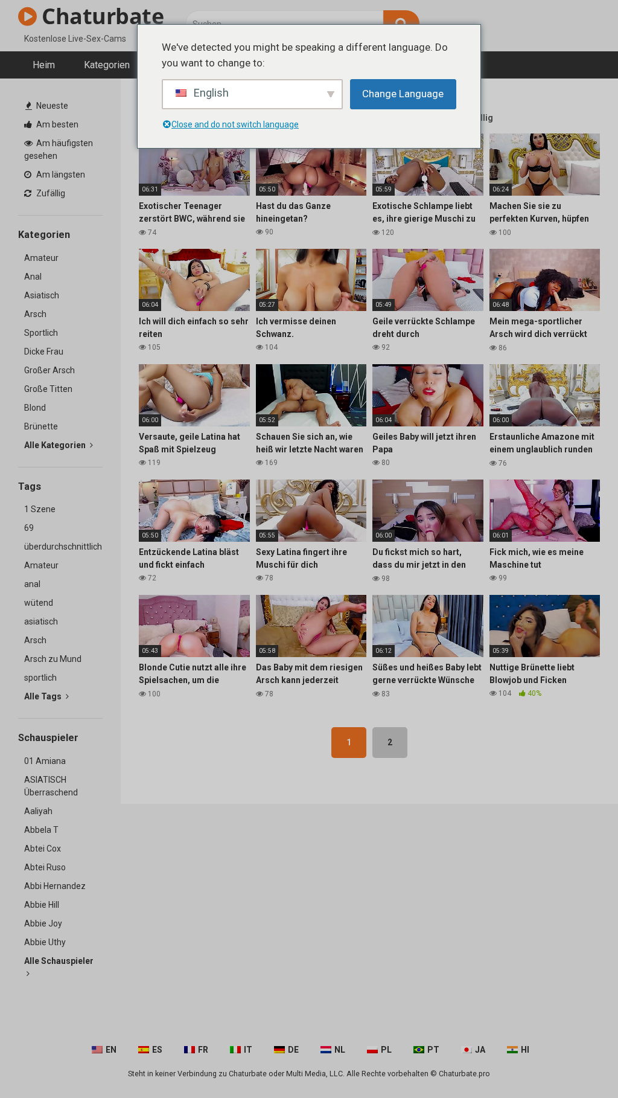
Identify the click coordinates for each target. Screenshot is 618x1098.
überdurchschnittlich (63, 546)
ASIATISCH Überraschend (51, 786)
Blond (35, 408)
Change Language (403, 94)
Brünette (41, 426)
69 (29, 528)
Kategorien (107, 65)
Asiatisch (41, 295)
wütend (38, 603)
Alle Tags (43, 696)
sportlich (40, 677)
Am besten (56, 124)
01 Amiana (45, 761)
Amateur (41, 258)
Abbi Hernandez (55, 886)
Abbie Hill (41, 905)
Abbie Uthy (45, 942)
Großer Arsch (49, 370)
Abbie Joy (43, 923)
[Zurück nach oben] (577, 1061)
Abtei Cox (42, 848)
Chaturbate (100, 16)
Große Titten (48, 389)
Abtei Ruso (45, 867)
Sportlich (41, 333)
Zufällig (49, 193)
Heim (44, 65)
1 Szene (40, 509)
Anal (33, 276)
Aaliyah (38, 811)
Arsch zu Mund (52, 659)
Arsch (35, 314)
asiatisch (41, 621)
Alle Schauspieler (59, 961)
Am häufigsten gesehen (58, 149)
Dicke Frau (43, 351)
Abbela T (41, 830)
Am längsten (59, 174)
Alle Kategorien (56, 445)
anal (32, 584)
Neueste (51, 106)
